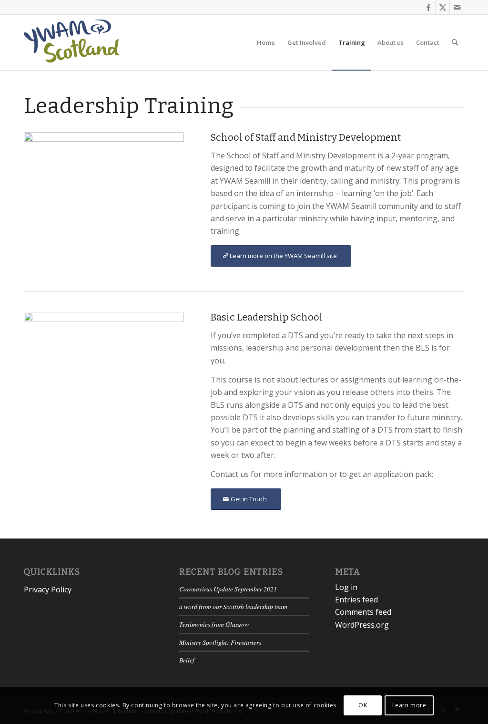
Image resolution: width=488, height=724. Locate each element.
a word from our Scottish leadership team (233, 606)
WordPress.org (362, 625)
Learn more (409, 705)
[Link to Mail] (457, 7)
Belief (186, 659)
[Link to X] (442, 7)
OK (362, 705)
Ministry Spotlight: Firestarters (220, 642)
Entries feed (356, 599)
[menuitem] (266, 42)
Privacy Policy (47, 589)
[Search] (455, 42)
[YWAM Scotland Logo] (71, 42)
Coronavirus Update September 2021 (228, 588)
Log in (346, 587)
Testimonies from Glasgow (214, 624)
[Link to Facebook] (428, 7)
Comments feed (363, 612)
